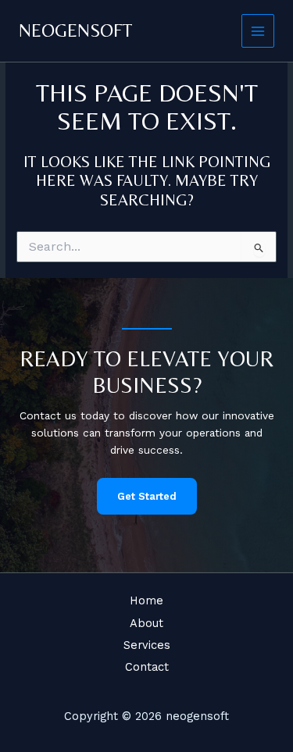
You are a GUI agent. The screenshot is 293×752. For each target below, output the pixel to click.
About (146, 623)
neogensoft (76, 30)
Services (146, 645)
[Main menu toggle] (258, 31)
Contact (147, 667)
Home (146, 600)
